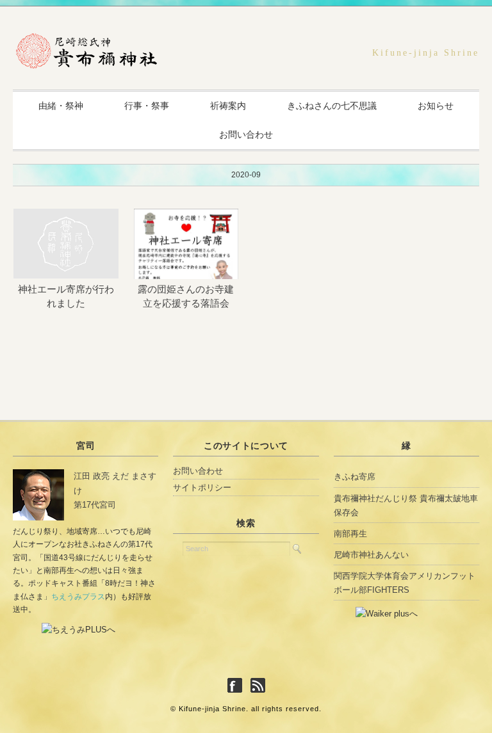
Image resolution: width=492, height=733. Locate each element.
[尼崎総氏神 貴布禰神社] (86, 43)
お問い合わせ (246, 134)
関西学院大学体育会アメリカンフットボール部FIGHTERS (404, 583)
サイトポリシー (202, 487)
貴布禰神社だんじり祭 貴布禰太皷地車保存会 (406, 505)
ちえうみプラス (78, 596)
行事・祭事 (146, 106)
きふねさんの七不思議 (332, 106)
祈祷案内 (228, 106)
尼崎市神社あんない (371, 555)
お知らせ (436, 106)
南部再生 (350, 533)
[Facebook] (238, 685)
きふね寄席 (354, 476)
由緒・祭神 (60, 106)
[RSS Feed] (257, 685)
